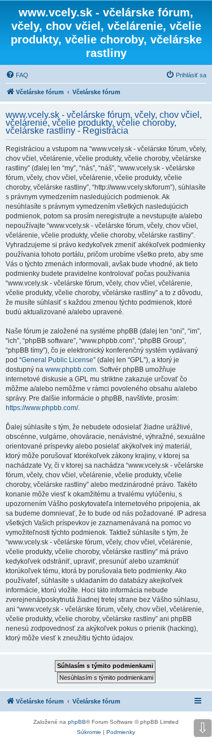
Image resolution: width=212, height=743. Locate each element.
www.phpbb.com (70, 369)
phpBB (77, 722)
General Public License (57, 360)
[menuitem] (17, 75)
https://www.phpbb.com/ (42, 408)
